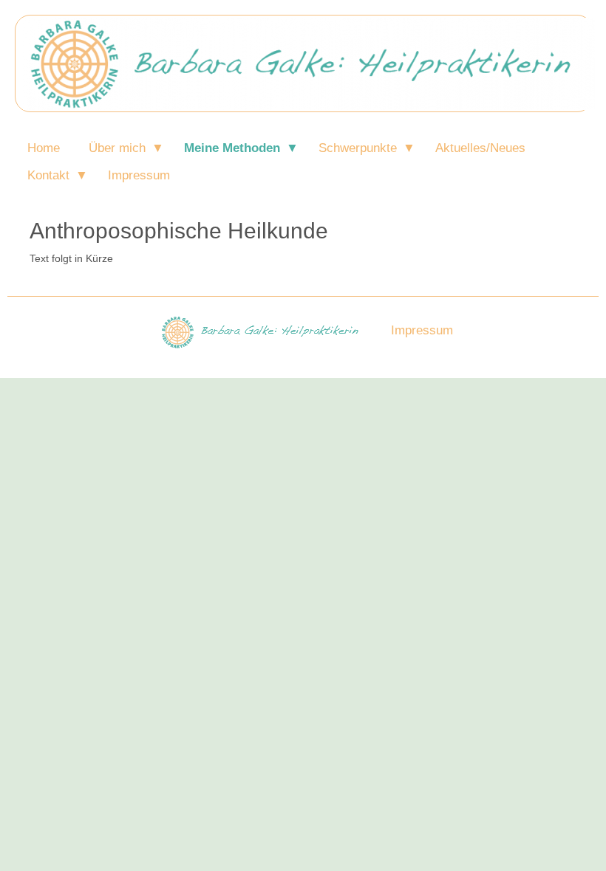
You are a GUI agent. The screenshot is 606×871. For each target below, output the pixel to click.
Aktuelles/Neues (480, 148)
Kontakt (48, 175)
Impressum (139, 175)
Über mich (117, 148)
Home (43, 148)
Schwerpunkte (358, 148)
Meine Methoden (232, 148)
